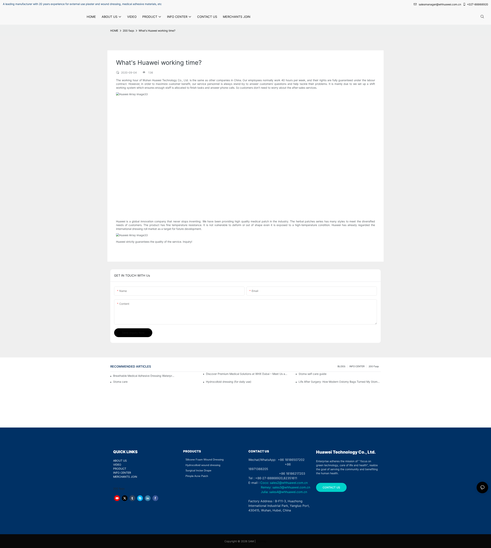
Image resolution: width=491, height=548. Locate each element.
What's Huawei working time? (157, 30)
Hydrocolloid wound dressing (202, 465)
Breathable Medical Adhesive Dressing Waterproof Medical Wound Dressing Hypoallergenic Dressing (144, 375)
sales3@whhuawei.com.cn (290, 487)
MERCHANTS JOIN (125, 476)
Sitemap (261, 541)
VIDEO (117, 464)
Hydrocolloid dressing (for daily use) (228, 381)
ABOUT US (120, 460)
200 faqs (128, 30)
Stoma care (120, 381)
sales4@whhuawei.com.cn (288, 492)
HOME (114, 30)
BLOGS (341, 366)
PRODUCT (119, 468)
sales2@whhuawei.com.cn (289, 483)
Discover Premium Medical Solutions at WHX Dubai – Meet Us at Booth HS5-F (247, 373)
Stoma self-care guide (312, 373)
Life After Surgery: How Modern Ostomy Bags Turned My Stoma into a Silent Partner (340, 381)
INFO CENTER (357, 366)
